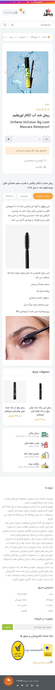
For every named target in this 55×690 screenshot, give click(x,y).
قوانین (24, 610)
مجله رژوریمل (21, 600)
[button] (23, 12)
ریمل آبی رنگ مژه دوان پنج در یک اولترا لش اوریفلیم (40, 411)
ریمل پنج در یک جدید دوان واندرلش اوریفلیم (15, 409)
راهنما (50, 610)
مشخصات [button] (24, 196)
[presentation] (49, 72)
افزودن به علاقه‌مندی (34, 160)
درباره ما (49, 605)
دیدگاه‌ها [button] (9, 196)
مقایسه (39, 167)
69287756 (22, 594)
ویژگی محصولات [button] (43, 196)
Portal (19, 680)
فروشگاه (49, 600)
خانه (51, 594)
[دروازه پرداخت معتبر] (48, 650)
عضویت (7, 627)
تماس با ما (22, 605)
